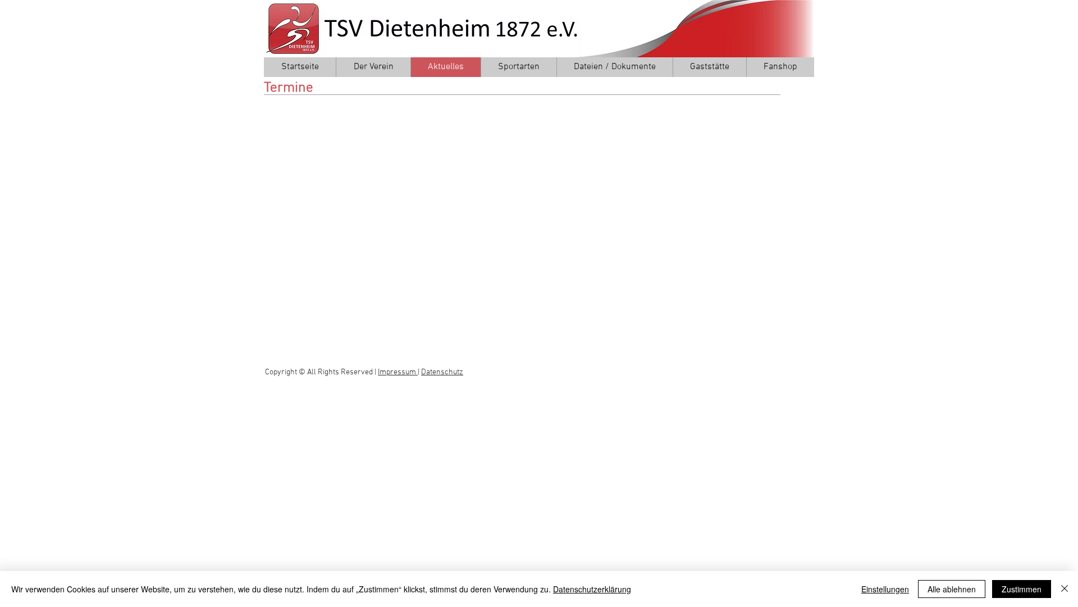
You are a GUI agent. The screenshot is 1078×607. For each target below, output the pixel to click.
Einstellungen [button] (885, 589)
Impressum (398, 372)
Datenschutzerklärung (592, 589)
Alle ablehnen (952, 589)
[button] (373, 67)
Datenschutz (442, 372)
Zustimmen (1022, 589)
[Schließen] (1064, 589)
